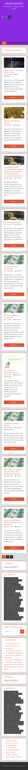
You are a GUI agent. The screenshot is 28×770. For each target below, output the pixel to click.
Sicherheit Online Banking (11, 613)
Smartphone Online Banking (11, 615)
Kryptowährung (16, 604)
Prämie (13, 610)
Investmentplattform (16, 600)
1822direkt (7, 578)
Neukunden (13, 608)
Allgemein (17, 125)
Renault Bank (19, 610)
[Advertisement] (14, 25)
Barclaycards (18, 580)
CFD (17, 582)
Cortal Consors (16, 584)
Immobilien (10, 597)
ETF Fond (21, 589)
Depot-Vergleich (10, 752)
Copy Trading (7, 584)
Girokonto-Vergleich (12, 743)
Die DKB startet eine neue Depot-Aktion (13, 71)
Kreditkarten (7, 604)
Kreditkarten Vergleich (12, 750)
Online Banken (14, 3)
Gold (5, 597)
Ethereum (6, 591)
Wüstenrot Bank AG (16, 619)
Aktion (16, 578)
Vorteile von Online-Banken (12, 122)
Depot (5, 587)
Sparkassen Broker (9, 617)
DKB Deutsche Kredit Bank (10, 589)
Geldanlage (11, 595)
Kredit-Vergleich (10, 748)
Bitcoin (6, 582)
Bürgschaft (12, 582)
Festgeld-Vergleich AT (12, 754)
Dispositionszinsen (18, 587)
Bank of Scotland (8, 580)
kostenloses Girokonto (10, 602)
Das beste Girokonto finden (12, 424)
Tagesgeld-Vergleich (12, 745)
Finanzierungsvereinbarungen (12, 593)
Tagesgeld (7, 619)
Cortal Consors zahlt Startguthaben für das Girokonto (13, 522)
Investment (7, 600)
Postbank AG (7, 610)
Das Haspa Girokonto (12, 222)
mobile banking (15, 606)
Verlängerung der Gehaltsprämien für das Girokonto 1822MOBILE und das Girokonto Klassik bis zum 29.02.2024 (13, 171)
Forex (5, 595)
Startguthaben (19, 617)
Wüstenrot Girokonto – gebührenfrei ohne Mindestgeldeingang (13, 471)
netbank (6, 608)
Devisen (10, 587)
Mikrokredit (7, 606)
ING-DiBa (17, 597)
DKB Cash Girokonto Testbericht (11, 316)
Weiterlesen (13, 97)
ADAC (12, 578)
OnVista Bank (20, 608)
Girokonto (18, 178)
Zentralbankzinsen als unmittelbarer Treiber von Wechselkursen (12, 646)
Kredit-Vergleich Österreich (14, 757)
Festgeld (12, 591)
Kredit (9, 376)
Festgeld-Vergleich (11, 741)
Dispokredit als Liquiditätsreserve (11, 371)
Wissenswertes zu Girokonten (11, 267)
